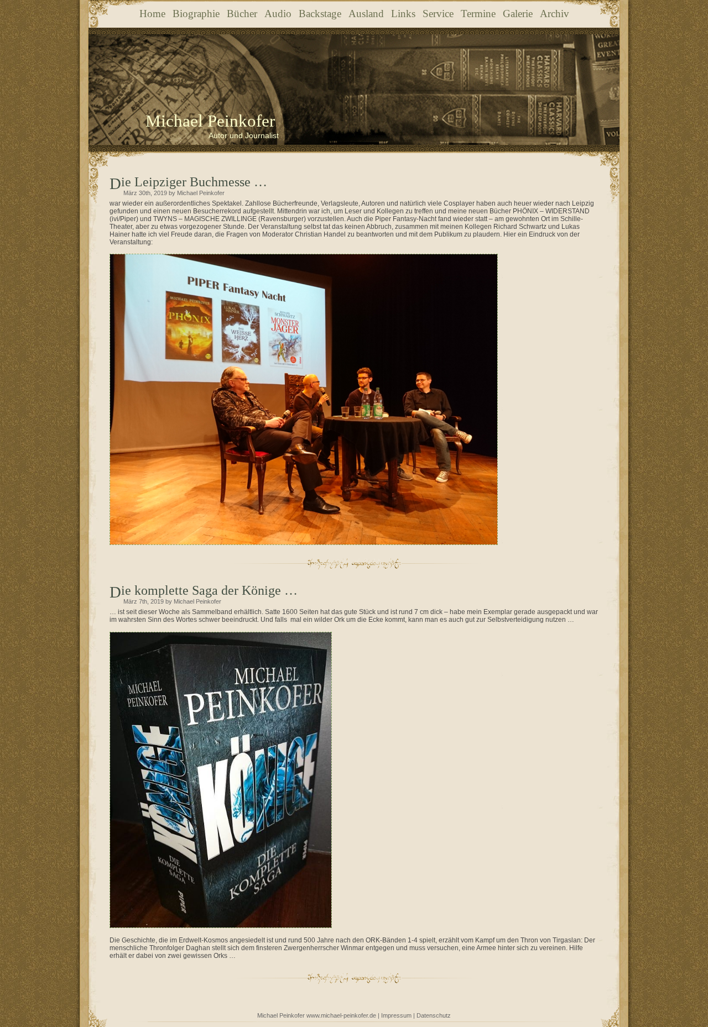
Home (152, 13)
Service (438, 13)
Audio (277, 13)
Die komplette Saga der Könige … (209, 590)
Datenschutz (434, 1015)
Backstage (320, 13)
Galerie (518, 13)
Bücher (242, 13)
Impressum (396, 1015)
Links (403, 13)
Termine (478, 13)
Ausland (366, 13)
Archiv (554, 13)
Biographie (196, 13)
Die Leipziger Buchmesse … (194, 182)
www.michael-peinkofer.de (341, 1015)
